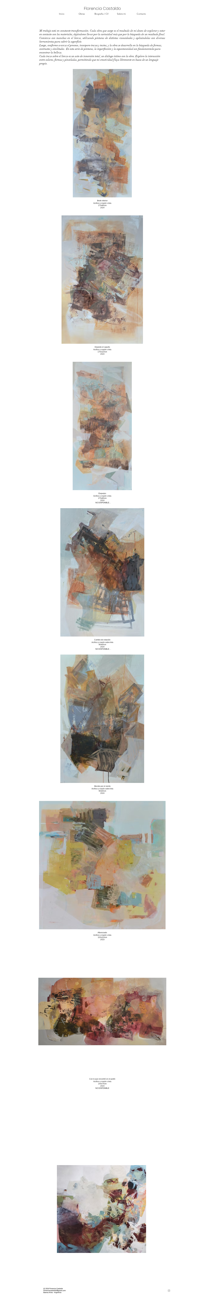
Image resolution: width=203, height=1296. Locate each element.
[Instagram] (168, 1290)
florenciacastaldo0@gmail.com (54, 1290)
